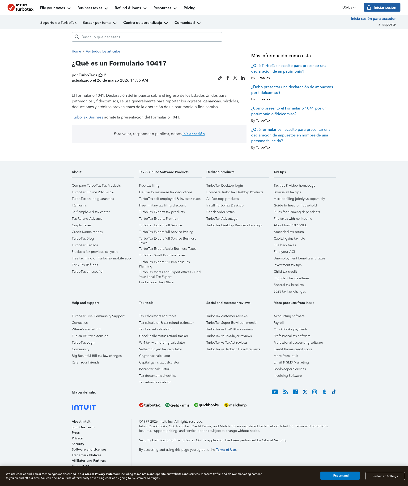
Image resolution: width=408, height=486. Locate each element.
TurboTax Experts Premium (159, 219)
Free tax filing (149, 186)
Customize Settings (385, 475)
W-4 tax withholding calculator (162, 343)
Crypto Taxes (81, 225)
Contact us (80, 323)
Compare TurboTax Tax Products (96, 186)
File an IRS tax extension (90, 336)
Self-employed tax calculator (160, 349)
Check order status (220, 212)
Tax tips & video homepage (294, 186)
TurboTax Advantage (222, 219)
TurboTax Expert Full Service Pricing (166, 232)
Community (80, 349)
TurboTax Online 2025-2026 (93, 192)
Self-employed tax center (91, 212)
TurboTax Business (87, 117)
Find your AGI (284, 252)
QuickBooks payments (290, 329)
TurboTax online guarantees (93, 199)
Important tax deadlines (291, 278)
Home (76, 51)
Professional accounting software (298, 343)
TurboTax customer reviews (226, 316)
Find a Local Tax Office (156, 282)
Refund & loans (128, 8)
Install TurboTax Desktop (225, 205)
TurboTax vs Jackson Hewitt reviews (233, 349)
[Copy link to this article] (220, 78)
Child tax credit (285, 272)
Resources (162, 8)
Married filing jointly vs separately (299, 199)
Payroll (279, 323)
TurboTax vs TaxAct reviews (226, 343)
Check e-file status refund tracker (163, 336)
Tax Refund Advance (87, 219)
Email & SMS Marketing (291, 362)
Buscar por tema (96, 22)
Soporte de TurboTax (58, 22)
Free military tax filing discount (162, 205)
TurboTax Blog (83, 238)
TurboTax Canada (85, 245)
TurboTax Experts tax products (162, 212)
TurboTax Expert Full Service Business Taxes (167, 239)
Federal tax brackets (289, 285)
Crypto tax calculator (154, 356)
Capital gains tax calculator (159, 362)
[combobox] (147, 37)
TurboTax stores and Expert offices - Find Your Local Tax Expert (170, 273)
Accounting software (289, 316)
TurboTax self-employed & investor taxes (169, 199)
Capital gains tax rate (289, 238)
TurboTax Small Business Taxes (162, 255)
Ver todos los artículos (103, 51)
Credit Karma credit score (293, 349)
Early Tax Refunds (85, 265)
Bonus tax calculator (154, 369)
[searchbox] (147, 37)
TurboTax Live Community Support (98, 316)
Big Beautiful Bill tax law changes (97, 356)
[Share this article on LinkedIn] (243, 78)
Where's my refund (86, 329)
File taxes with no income (293, 219)
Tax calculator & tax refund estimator (166, 323)
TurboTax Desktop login (224, 186)
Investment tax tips (288, 265)
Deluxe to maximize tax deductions (165, 192)
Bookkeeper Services (290, 369)
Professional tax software (292, 336)
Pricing (190, 8)
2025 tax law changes (290, 291)
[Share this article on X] (235, 78)
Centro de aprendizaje (142, 22)
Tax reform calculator (155, 382)
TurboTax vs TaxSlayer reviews (229, 336)
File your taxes (52, 8)
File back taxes (285, 245)
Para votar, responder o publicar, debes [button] (159, 133)
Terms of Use (226, 450)
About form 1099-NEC (290, 225)
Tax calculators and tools (157, 316)
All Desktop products (222, 199)
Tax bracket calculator (155, 329)
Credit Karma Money (87, 232)
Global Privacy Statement (102, 474)
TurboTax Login (83, 343)
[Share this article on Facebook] (227, 78)
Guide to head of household (295, 205)
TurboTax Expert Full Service (160, 225)
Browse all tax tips (287, 192)
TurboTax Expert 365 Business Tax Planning (164, 262)
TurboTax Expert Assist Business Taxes (167, 249)
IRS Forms (79, 205)
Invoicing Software (288, 376)
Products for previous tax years (95, 252)
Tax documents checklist (157, 376)
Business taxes (89, 8)
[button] (103, 174)
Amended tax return (289, 232)
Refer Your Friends (85, 362)
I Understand (340, 475)
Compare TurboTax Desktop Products (234, 192)
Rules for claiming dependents (297, 212)
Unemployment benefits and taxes (299, 258)
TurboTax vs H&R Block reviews (230, 329)
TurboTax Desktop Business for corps (234, 225)
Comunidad (184, 22)
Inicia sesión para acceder (373, 18)
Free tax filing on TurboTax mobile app (101, 258)
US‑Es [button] (347, 7)
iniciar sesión (194, 133)
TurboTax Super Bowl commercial (231, 323)
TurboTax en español (87, 272)
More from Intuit (286, 356)
